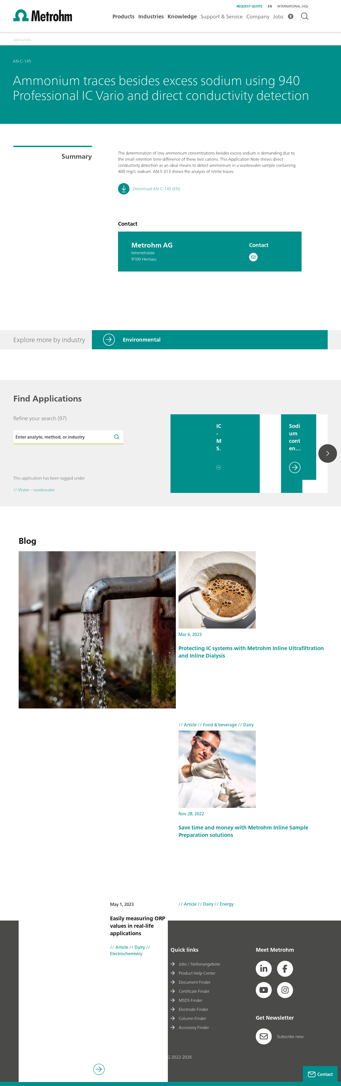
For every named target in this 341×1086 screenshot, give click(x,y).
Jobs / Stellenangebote (199, 964)
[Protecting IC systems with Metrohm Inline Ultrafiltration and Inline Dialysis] (255, 590)
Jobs (278, 16)
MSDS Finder (190, 1000)
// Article (119, 947)
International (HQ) (292, 6)
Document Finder (194, 982)
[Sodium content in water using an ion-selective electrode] (270, 453)
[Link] (99, 1070)
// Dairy (136, 947)
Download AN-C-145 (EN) (156, 188)
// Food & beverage (217, 724)
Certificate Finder (194, 991)
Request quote (249, 6)
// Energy (223, 904)
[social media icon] (264, 969)
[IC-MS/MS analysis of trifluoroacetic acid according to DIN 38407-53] (189, 453)
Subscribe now (290, 1036)
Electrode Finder (193, 1009)
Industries (151, 16)
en (270, 6)
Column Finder (192, 1018)
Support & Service (222, 16)
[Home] (42, 19)
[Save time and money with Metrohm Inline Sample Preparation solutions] (255, 769)
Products (123, 16)
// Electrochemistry (130, 950)
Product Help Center (197, 973)
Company (257, 16)
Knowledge (182, 16)
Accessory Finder (194, 1027)
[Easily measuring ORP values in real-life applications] (97, 629)
